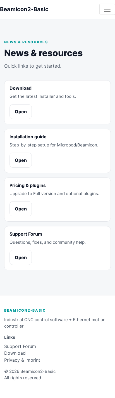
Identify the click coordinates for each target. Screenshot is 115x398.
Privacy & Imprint (22, 360)
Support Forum (20, 346)
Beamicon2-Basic (24, 9)
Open (21, 111)
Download (15, 353)
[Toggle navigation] (107, 9)
